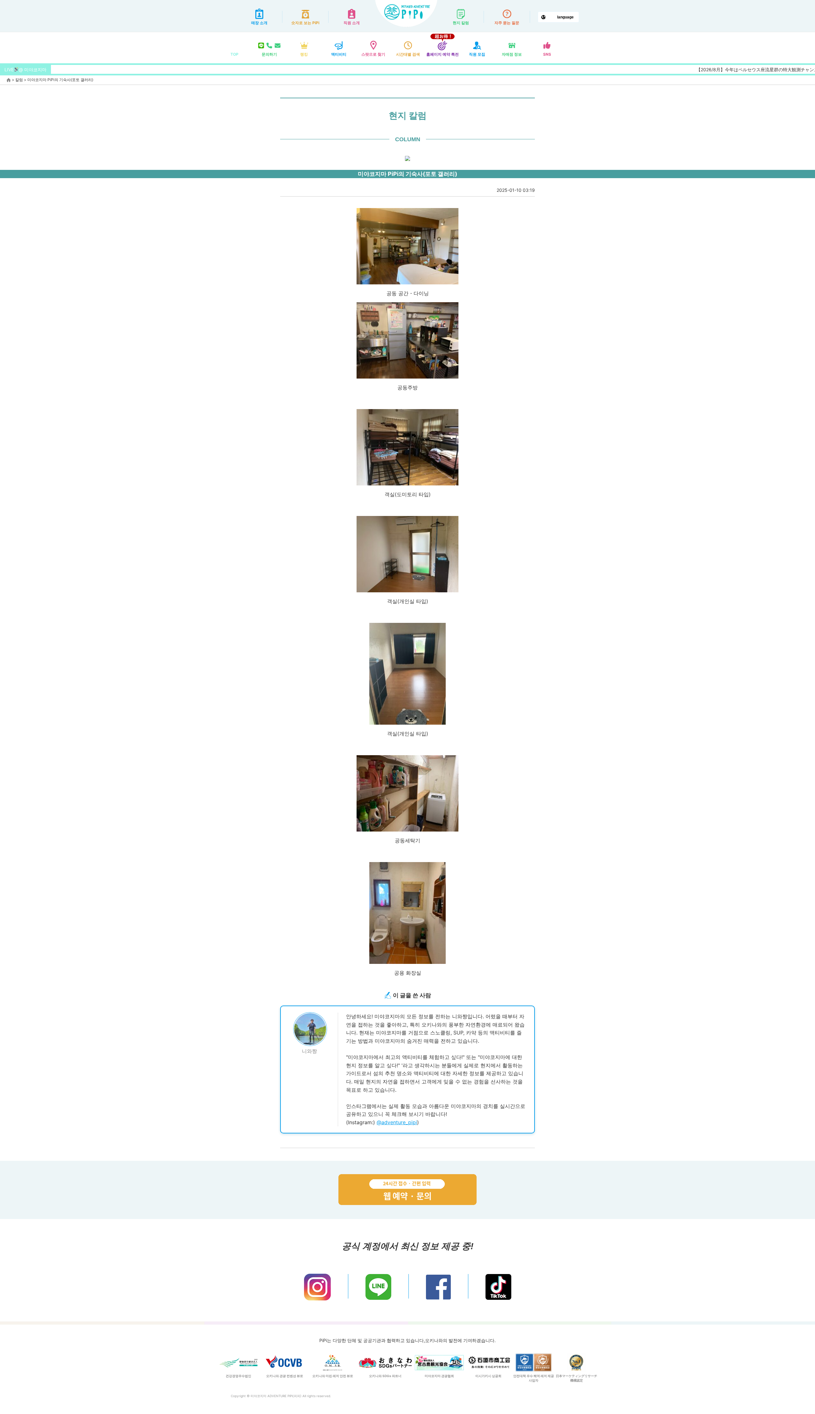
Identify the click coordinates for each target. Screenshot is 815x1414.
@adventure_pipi (397, 1122)
